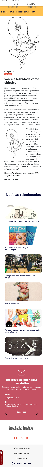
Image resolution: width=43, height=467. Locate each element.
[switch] (1, 452)
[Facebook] (15, 438)
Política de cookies (21, 453)
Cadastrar (21, 412)
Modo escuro (1, 459)
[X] (22, 438)
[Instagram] (28, 438)
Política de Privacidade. (11, 406)
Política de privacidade (21, 448)
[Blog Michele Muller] (21, 428)
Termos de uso (21, 458)
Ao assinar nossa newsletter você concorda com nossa (21, 405)
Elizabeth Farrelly (11, 173)
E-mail (7, 394)
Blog (3, 12)
